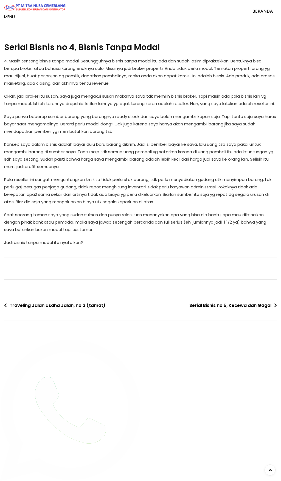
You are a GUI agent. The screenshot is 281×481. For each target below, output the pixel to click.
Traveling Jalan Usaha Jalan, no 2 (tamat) (57, 305)
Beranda (262, 11)
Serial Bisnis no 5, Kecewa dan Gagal (230, 305)
